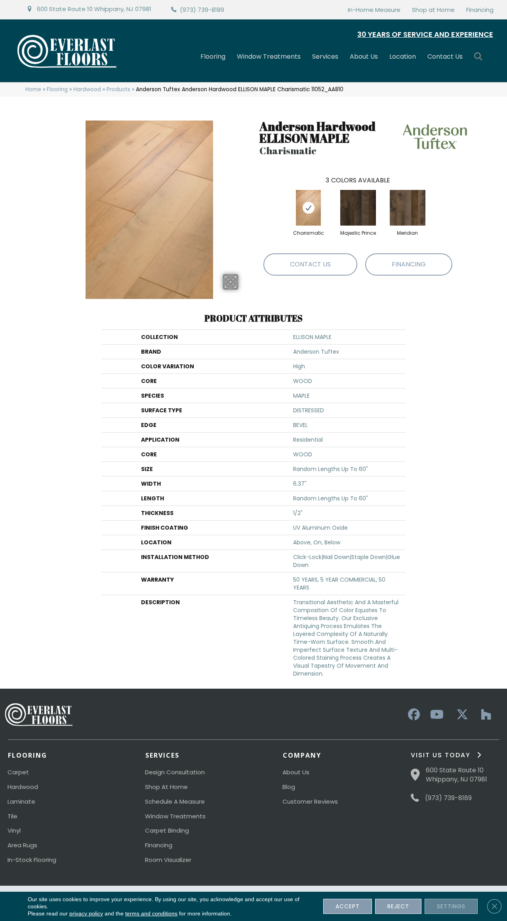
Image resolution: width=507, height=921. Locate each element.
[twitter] (460, 714)
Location (402, 56)
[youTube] (436, 714)
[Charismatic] (308, 208)
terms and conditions (151, 913)
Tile (12, 816)
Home (33, 89)
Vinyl (14, 830)
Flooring (212, 56)
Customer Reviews (310, 801)
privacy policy (86, 913)
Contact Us (445, 56)
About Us (364, 56)
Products (118, 89)
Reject (398, 906)
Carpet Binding (167, 830)
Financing (480, 10)
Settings (451, 906)
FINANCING (409, 264)
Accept (347, 906)
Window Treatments (269, 56)
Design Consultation (175, 772)
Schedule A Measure (175, 801)
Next (460, 200)
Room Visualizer (168, 860)
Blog (288, 787)
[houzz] (484, 714)
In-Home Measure (374, 10)
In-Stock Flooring (32, 860)
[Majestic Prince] (358, 208)
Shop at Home (433, 10)
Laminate (21, 801)
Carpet (18, 772)
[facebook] (412, 714)
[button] (480, 57)
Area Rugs (22, 845)
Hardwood (87, 89)
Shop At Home (166, 787)
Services (325, 56)
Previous (255, 200)
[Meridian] (407, 208)
